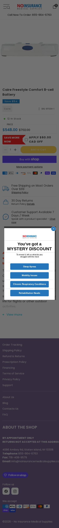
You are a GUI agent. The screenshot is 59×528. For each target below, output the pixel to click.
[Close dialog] (53, 229)
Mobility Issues (29, 275)
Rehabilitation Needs (29, 293)
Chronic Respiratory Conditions (29, 284)
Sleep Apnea (29, 266)
